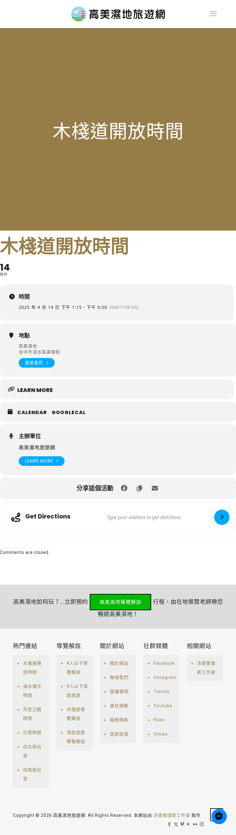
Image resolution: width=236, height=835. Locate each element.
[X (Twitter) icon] (176, 824)
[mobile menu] (213, 14)
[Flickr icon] (195, 824)
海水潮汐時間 (32, 691)
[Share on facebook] (124, 488)
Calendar (32, 412)
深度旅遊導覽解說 (76, 737)
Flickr (159, 719)
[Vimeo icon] (182, 824)
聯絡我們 (119, 677)
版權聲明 (119, 691)
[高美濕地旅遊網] (118, 14)
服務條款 (119, 719)
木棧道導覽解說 (76, 714)
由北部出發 (32, 751)
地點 (24, 335)
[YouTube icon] (189, 824)
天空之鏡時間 (32, 714)
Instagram (165, 677)
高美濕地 (28, 346)
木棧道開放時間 (32, 668)
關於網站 (119, 663)
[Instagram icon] (201, 824)
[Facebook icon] (169, 824)
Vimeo (161, 734)
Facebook (164, 663)
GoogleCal (69, 412)
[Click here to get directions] (222, 517)
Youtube (163, 705)
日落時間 (32, 732)
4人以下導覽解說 (77, 668)
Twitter (162, 691)
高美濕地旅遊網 (37, 447)
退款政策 (119, 734)
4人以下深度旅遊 (77, 691)
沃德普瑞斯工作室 (206, 668)
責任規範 (119, 705)
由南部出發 (32, 774)
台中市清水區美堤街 (39, 352)
